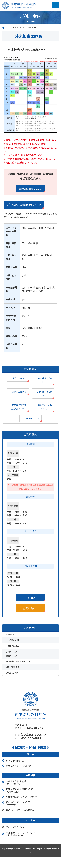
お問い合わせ (30, 608)
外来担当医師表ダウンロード (26, 205)
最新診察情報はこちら (30, 188)
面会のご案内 (11, 655)
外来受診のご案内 (45, 380)
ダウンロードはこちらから (16, 217)
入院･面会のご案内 (44, 393)
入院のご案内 (11, 651)
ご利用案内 (13, 27)
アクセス (30, 597)
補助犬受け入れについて (44, 406)
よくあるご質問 (32, 418)
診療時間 (10, 634)
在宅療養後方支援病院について (19, 406)
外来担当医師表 (19, 391)
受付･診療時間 (19, 378)
